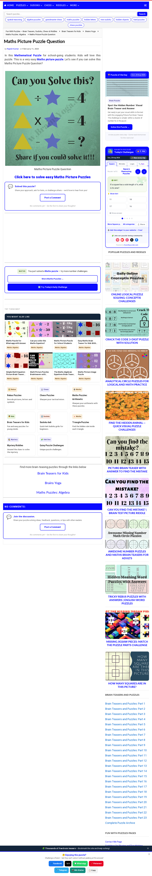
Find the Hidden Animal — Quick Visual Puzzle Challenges (127, 426)
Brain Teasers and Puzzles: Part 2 (125, 708)
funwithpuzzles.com (131, 245)
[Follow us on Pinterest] (117, 240)
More (73, 5)
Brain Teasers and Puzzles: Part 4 (125, 719)
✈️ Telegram (61, 870)
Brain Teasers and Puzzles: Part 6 (125, 729)
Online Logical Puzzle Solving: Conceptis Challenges (127, 298)
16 (131, 206)
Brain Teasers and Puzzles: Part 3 (125, 714)
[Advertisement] (53, 235)
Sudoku (35, 5)
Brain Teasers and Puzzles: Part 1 (125, 703)
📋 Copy (92, 870)
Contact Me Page (113, 842)
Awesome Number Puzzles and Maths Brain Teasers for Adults (127, 555)
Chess (48, 5)
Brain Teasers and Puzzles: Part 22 (126, 812)
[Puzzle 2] (124, 218)
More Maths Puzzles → (53, 279)
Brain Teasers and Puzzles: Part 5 (125, 724)
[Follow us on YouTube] (122, 240)
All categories (128, 224)
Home (10, 5)
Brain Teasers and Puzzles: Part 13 (126, 765)
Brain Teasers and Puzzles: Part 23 (126, 817)
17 (111, 206)
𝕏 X (68, 864)
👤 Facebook (56, 864)
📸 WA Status (78, 870)
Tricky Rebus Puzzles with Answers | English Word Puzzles (127, 600)
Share (142, 224)
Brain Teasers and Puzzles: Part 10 (126, 750)
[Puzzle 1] (122, 218)
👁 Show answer (115, 213)
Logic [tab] (132, 164)
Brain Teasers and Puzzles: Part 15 (126, 776)
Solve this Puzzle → (120, 127)
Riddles (61, 5)
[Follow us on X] (131, 240)
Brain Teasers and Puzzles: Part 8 (125, 739)
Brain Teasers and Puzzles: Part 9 (125, 745)
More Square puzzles (115, 224)
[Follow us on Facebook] (136, 240)
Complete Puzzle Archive (120, 822)
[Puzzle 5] (132, 218)
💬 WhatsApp (80, 864)
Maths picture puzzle (50, 59)
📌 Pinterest (96, 864)
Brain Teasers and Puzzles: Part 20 (126, 802)
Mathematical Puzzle (27, 55)
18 (131, 199)
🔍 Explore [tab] (143, 164)
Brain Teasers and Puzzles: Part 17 (126, 786)
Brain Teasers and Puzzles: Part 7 (125, 734)
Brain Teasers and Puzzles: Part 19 (126, 797)
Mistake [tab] (122, 164)
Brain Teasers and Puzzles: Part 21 (126, 807)
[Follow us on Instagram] (127, 240)
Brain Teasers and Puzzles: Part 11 (126, 755)
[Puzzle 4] (129, 218)
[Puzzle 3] (127, 218)
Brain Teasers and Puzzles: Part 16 (126, 781)
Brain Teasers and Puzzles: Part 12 (126, 760)
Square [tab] (111, 164)
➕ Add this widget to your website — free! (125, 230)
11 (111, 199)
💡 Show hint (113, 194)
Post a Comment (52, 197)
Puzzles (21, 5)
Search (142, 14)
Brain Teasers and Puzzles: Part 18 (126, 791)
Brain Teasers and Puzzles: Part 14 (126, 771)
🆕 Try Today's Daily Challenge (52, 287)
